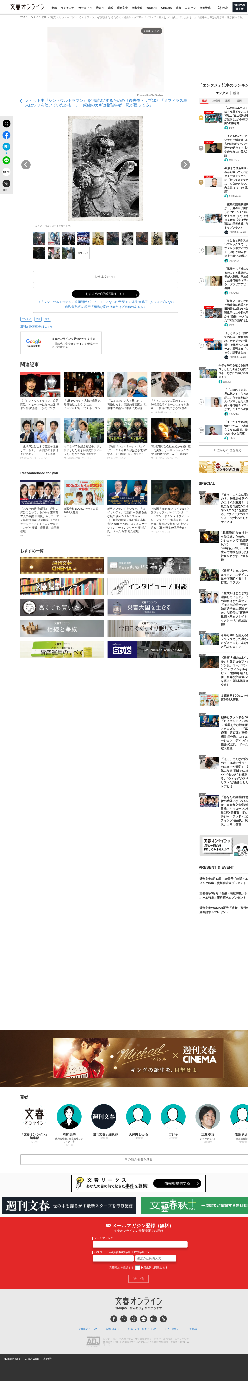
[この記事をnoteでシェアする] (6, 172)
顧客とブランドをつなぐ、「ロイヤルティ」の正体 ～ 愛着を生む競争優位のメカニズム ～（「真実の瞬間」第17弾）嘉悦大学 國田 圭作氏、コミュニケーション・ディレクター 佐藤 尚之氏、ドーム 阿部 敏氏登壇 (127, 522)
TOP (22, 17)
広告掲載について (87, 1329)
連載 (110, 7)
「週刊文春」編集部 (237, 232)
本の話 (47, 1358)
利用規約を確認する (121, 1267)
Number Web (12, 1358)
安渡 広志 (227, 382)
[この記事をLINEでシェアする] (6, 161)
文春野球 (205, 7)
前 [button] (26, 164)
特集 (98, 7)
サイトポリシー (172, 1329)
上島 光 (232, 438)
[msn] (153, 1318)
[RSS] (163, 1318)
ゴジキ (232, 128)
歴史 (47, 319)
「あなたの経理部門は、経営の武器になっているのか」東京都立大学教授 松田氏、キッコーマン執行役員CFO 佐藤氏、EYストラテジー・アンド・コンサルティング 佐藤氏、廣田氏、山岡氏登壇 (40, 522)
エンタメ (33, 17)
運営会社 (194, 1329)
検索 (225, 7)
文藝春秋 (137, 7)
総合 (236, 93)
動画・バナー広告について (142, 1329)
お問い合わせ (113, 1329)
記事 (44, 17)
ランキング (67, 7)
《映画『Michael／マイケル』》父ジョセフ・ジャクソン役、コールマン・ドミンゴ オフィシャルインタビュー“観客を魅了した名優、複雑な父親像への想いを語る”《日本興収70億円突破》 (170, 520)
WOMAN (151, 7)
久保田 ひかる (235, 196)
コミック (190, 7)
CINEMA (166, 7)
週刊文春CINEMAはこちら (36, 326)
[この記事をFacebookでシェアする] (6, 136)
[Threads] (133, 1318)
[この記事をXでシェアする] (6, 124)
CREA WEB (32, 1358)
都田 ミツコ (234, 160)
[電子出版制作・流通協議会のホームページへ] (93, 1342)
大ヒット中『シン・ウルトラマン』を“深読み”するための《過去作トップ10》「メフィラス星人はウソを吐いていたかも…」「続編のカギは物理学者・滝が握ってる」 (106, 102)
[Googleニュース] (143, 1318)
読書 (178, 7)
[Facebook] (113, 1318)
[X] (123, 1318)
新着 (54, 7)
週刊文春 (122, 7)
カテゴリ (83, 7)
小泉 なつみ (234, 261)
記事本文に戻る (105, 277)
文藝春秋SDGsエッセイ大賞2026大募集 (81, 512)
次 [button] (185, 164)
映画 (38, 319)
